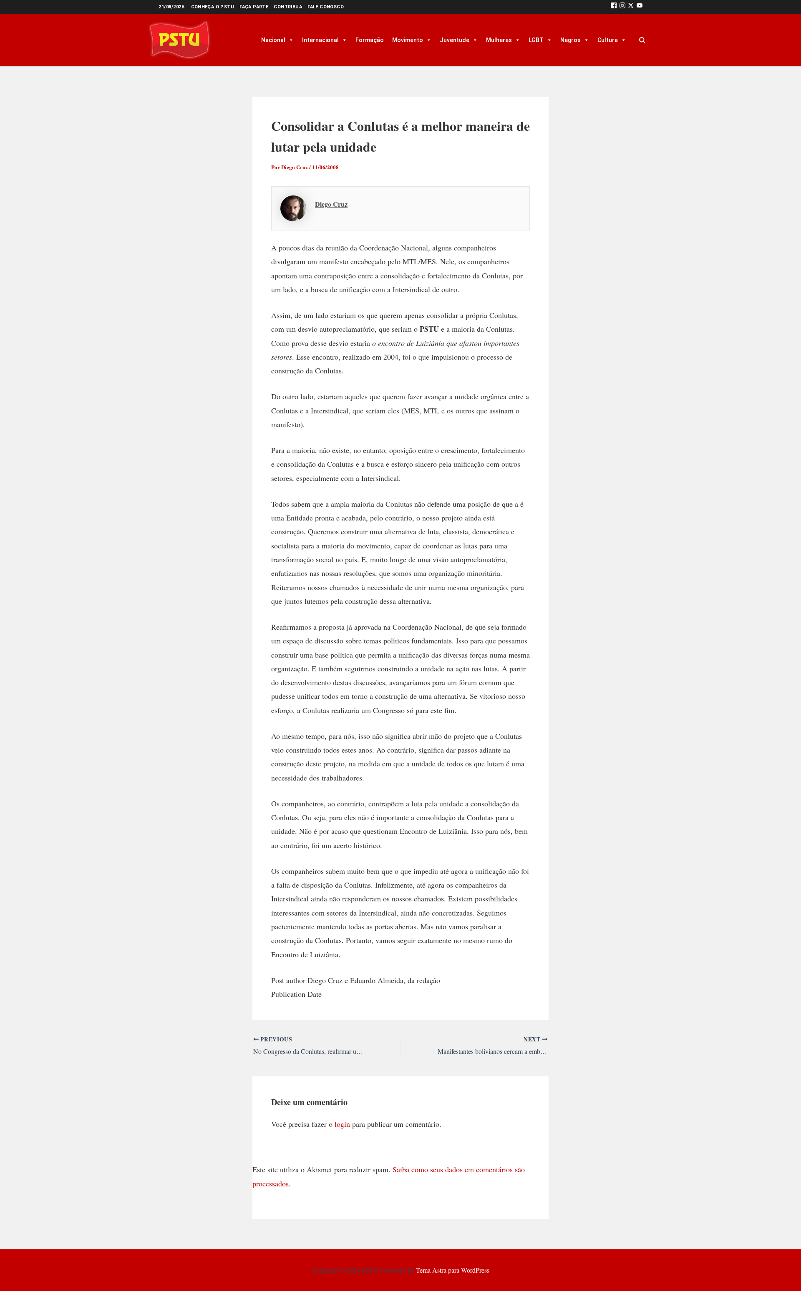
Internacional (320, 40)
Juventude (454, 40)
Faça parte (253, 7)
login (342, 1124)
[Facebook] (614, 7)
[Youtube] (639, 7)
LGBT (536, 40)
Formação (369, 40)
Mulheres (499, 40)
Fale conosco (325, 7)
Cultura (607, 40)
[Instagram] (622, 7)
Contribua (288, 7)
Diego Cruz (331, 204)
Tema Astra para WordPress (452, 1270)
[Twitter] (631, 7)
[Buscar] (642, 40)
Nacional (273, 40)
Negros (570, 40)
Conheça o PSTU (212, 7)
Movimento (407, 40)
